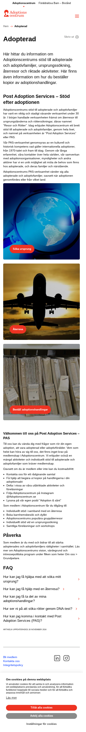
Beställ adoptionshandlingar (30, 409)
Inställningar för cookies (41, 723)
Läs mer (11, 697)
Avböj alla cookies (41, 715)
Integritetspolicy (13, 665)
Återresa (18, 329)
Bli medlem (10, 657)
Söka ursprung (22, 248)
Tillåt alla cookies (41, 707)
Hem (6, 26)
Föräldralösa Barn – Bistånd (55, 3)
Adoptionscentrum (23, 3)
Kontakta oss (11, 661)
